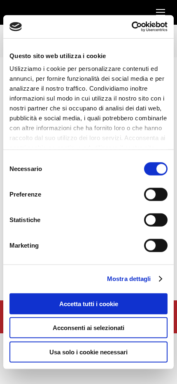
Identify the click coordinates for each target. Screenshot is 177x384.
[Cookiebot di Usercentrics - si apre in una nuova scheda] (131, 26)
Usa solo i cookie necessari (88, 351)
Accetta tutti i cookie (88, 303)
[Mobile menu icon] (160, 12)
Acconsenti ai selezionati (88, 327)
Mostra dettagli (129, 278)
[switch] (156, 194)
